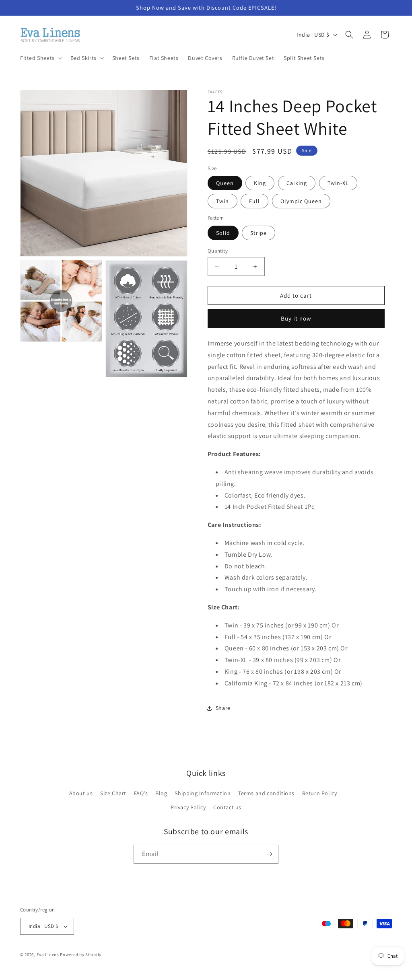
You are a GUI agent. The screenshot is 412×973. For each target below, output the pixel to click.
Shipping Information (203, 793)
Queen (225, 183)
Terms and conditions (266, 793)
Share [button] (223, 708)
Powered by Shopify (80, 954)
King (260, 183)
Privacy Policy (188, 807)
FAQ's (141, 793)
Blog (161, 793)
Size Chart (113, 793)
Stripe (258, 233)
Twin (222, 201)
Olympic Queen (301, 201)
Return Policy (319, 793)
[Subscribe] (269, 854)
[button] (40, 57)
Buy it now (296, 318)
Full (254, 201)
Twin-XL (338, 183)
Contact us (227, 807)
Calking (296, 183)
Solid (223, 233)
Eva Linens (48, 954)
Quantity (218, 250)
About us (81, 793)
